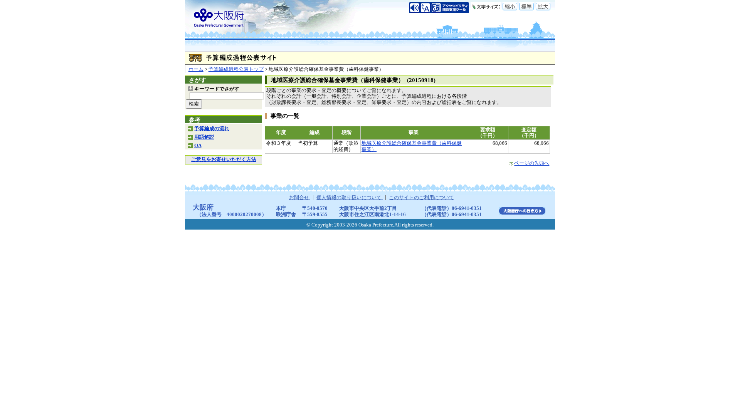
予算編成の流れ (211, 128)
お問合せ (299, 197)
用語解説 (204, 137)
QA (198, 145)
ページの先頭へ (531, 163)
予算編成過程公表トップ (236, 69)
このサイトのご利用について (421, 197)
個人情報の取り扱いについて (349, 197)
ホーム (196, 69)
